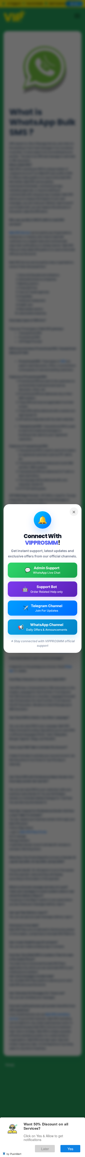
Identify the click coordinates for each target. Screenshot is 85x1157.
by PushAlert (14, 1154)
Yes (70, 1148)
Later (45, 1148)
